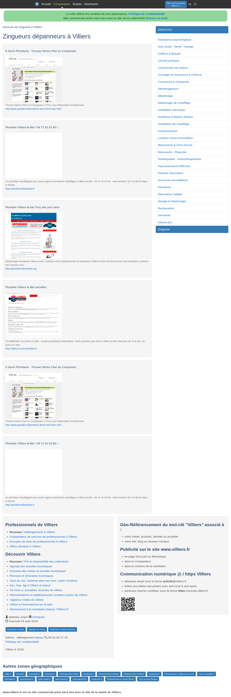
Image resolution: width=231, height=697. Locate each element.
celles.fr (8, 674)
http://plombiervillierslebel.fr (19, 188)
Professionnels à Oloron (109, 674)
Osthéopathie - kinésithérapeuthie (179, 159)
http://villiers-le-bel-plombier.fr (21, 348)
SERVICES (165, 29)
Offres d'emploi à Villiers (25, 546)
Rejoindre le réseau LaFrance (62, 629)
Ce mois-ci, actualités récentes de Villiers (36, 590)
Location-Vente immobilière (175, 138)
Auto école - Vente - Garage (175, 46)
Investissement (167, 130)
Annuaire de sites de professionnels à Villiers (38, 541)
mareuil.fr (20, 674)
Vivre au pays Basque (148, 679)
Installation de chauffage (173, 123)
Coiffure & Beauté (169, 53)
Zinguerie (164, 229)
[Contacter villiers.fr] (195, 4)
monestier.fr (50, 674)
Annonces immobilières (173, 180)
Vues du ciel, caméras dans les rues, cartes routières (44, 580)
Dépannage (165, 95)
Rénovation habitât (170, 194)
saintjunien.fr (96, 679)
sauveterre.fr (154, 674)
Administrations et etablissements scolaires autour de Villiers (48, 594)
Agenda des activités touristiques (31, 566)
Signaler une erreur (37, 629)
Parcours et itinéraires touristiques (31, 575)
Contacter (38, 617)
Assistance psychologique (174, 39)
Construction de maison (173, 67)
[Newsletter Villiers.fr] (189, 4)
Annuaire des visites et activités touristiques (38, 570)
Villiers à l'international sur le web (31, 604)
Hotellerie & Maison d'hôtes (175, 116)
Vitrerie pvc (165, 222)
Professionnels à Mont (68, 674)
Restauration (166, 208)
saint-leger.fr (10, 679)
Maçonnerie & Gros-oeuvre (175, 144)
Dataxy (39, 637)
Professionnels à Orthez (134, 674)
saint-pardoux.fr (26, 679)
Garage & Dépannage (172, 201)
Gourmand (91, 3)
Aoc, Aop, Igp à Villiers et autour (30, 585)
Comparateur (61, 3)
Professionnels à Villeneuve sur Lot (179, 674)
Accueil (46, 3)
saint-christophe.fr (206, 674)
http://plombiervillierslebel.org (20, 268)
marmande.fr (34, 674)
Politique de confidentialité (146, 13)
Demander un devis (15, 629)
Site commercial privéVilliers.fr (176, 4)
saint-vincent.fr (61, 679)
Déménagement (168, 88)
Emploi (77, 3)
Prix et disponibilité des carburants (46, 561)
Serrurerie (164, 215)
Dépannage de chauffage (174, 102)
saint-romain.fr (44, 679)
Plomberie (164, 187)
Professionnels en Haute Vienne (120, 679)
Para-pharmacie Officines (174, 166)
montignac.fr (88, 674)
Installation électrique (171, 109)
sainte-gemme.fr (79, 679)
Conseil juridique (168, 60)
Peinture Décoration (170, 173)
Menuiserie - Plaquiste (172, 152)
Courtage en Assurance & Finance (180, 74)
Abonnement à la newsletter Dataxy (39, 609)
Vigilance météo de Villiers (27, 599)
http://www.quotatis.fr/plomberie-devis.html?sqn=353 (33, 108)
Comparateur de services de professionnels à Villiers (43, 536)
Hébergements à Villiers (39, 532)
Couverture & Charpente (173, 81)
